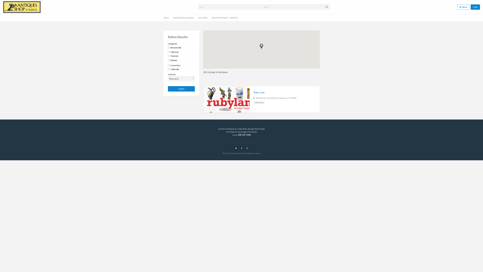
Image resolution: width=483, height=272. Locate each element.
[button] (261, 46)
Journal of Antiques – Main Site (224, 17)
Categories (172, 44)
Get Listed (202, 17)
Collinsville (174, 69)
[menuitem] (464, 7)
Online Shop (259, 102)
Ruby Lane (259, 92)
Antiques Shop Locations (183, 17)
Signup (464, 7)
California (174, 52)
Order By (172, 74)
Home (166, 17)
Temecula (174, 56)
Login (475, 7)
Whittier (173, 60)
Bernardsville (175, 47)
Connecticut (175, 65)
